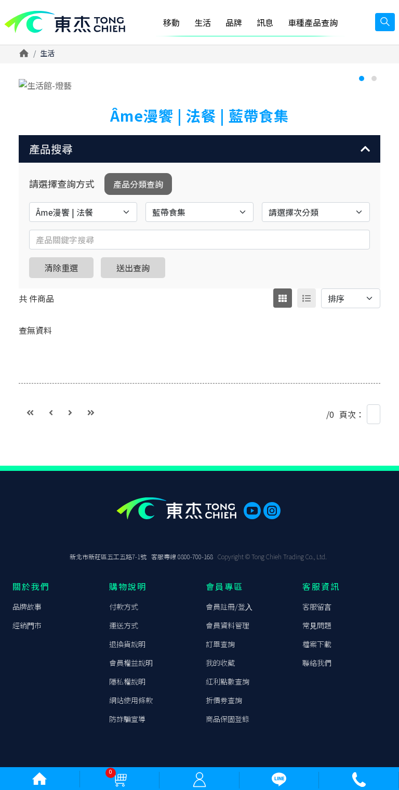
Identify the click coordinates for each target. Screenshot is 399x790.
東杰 (64, 22)
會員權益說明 (131, 662)
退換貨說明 (127, 644)
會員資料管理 (227, 625)
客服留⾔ (316, 606)
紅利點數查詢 (227, 681)
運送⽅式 (123, 625)
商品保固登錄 (227, 719)
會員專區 (224, 586)
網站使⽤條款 (131, 700)
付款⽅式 (123, 606)
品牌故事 (27, 606)
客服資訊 (321, 586)
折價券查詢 (224, 700)
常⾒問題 (316, 625)
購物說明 (128, 586)
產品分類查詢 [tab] (138, 184)
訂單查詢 (220, 644)
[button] (199, 149)
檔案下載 (316, 644)
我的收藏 (220, 662)
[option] (199, 85)
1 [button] (361, 78)
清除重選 (61, 267)
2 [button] (374, 78)
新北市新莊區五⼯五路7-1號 (108, 556)
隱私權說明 (127, 681)
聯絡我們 (316, 662)
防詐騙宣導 (127, 719)
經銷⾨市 (27, 625)
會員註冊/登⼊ (229, 606)
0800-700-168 (195, 556)
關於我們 (31, 586)
